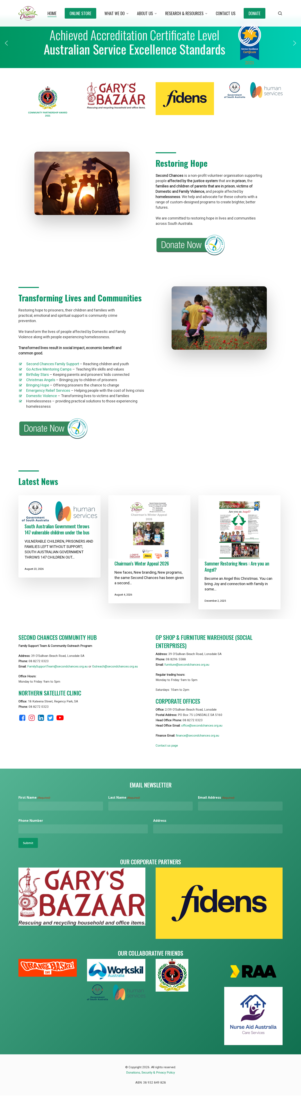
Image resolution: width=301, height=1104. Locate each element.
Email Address (216, 797)
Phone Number (30, 820)
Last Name (124, 797)
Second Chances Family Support (52, 364)
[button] (6, 43)
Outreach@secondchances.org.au (115, 666)
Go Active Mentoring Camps (49, 369)
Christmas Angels (40, 380)
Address (159, 820)
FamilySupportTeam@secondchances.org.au (57, 666)
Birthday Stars (37, 374)
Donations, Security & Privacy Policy (150, 1072)
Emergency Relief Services (48, 390)
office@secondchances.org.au (201, 725)
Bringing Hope (37, 385)
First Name (34, 797)
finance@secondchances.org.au (197, 735)
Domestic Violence (41, 396)
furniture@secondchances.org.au (186, 664)
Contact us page (167, 745)
